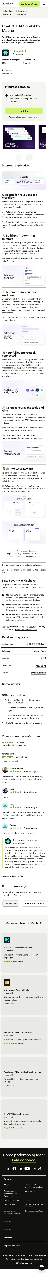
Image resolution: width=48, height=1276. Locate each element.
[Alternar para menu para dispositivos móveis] (44, 4)
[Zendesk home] (8, 4)
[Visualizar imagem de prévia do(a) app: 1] (19, 136)
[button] (22, 1179)
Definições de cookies (15, 1259)
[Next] (29, 157)
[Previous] (18, 157)
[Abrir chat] (42, 1266)
